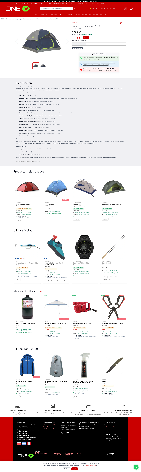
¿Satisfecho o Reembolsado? (49, 428)
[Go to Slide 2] (43, 66)
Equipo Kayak (92, 14)
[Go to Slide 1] (36, 66)
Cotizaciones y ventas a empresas (114, 431)
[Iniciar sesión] (125, 8)
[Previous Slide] (16, 41)
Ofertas (100, 8)
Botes (36, 14)
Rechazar (66, 469)
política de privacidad (91, 465)
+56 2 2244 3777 (92, 3)
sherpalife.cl (16, 3)
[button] (42, 41)
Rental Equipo (103, 14)
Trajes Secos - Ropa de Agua (49, 14)
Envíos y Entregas (47, 427)
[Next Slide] (67, 41)
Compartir (123, 23)
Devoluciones (109, 428)
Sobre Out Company (110, 424)
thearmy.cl (25, 3)
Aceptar (74, 469)
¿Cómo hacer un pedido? (49, 424)
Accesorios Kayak (80, 14)
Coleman (74, 22)
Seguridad (69, 14)
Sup (61, 14)
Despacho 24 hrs (113, 8)
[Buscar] (75, 8)
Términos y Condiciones (111, 427)
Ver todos (39, 291)
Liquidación (94, 8)
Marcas (106, 8)
